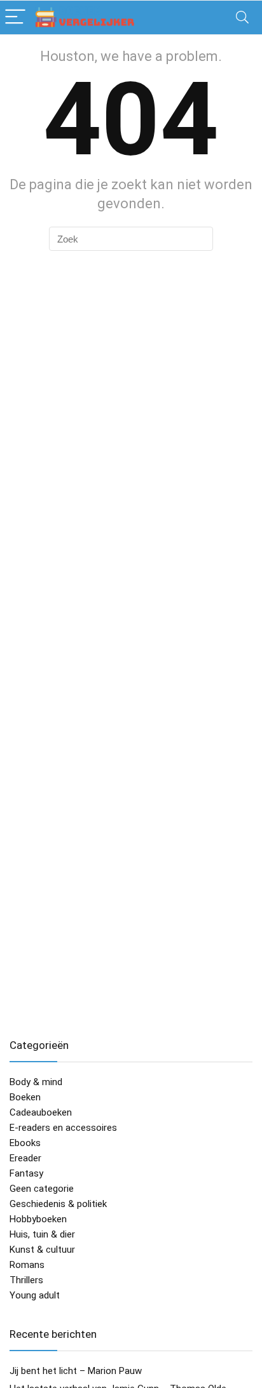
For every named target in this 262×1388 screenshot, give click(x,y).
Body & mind (36, 1082)
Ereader (25, 1158)
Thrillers (26, 1280)
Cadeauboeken (41, 1112)
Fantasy (26, 1173)
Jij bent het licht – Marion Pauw (76, 1371)
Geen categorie (42, 1188)
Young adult (35, 1295)
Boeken (25, 1097)
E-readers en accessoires (63, 1127)
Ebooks (25, 1143)
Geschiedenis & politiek (58, 1204)
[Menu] (15, 17)
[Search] (242, 17)
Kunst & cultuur (42, 1249)
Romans (27, 1265)
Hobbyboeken (38, 1219)
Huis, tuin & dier (42, 1234)
